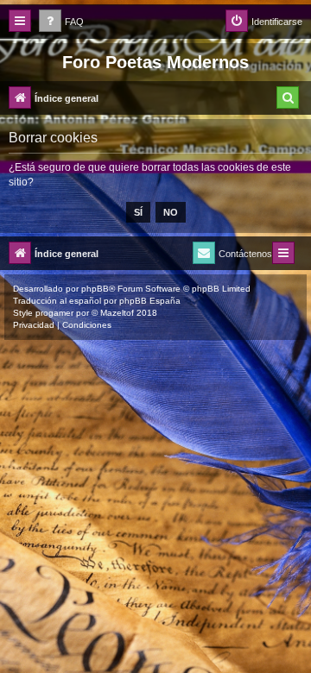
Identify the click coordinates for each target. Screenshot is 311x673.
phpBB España (150, 300)
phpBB (95, 288)
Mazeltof (117, 313)
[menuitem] (61, 22)
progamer (54, 313)
